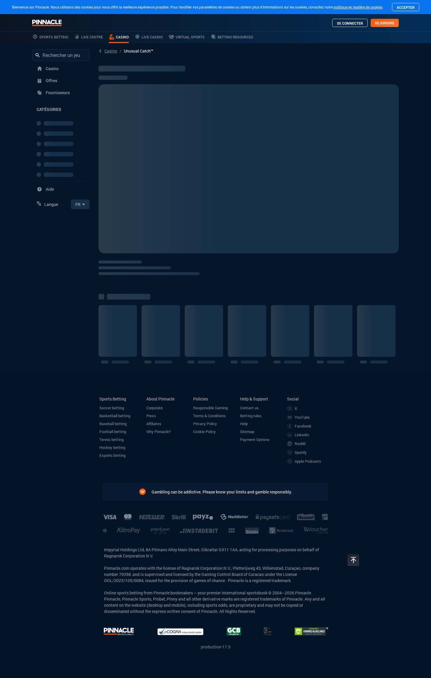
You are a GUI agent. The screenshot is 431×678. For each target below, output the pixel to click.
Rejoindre (384, 23)
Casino (110, 51)
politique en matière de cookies (358, 7)
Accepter (406, 7)
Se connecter (350, 23)
